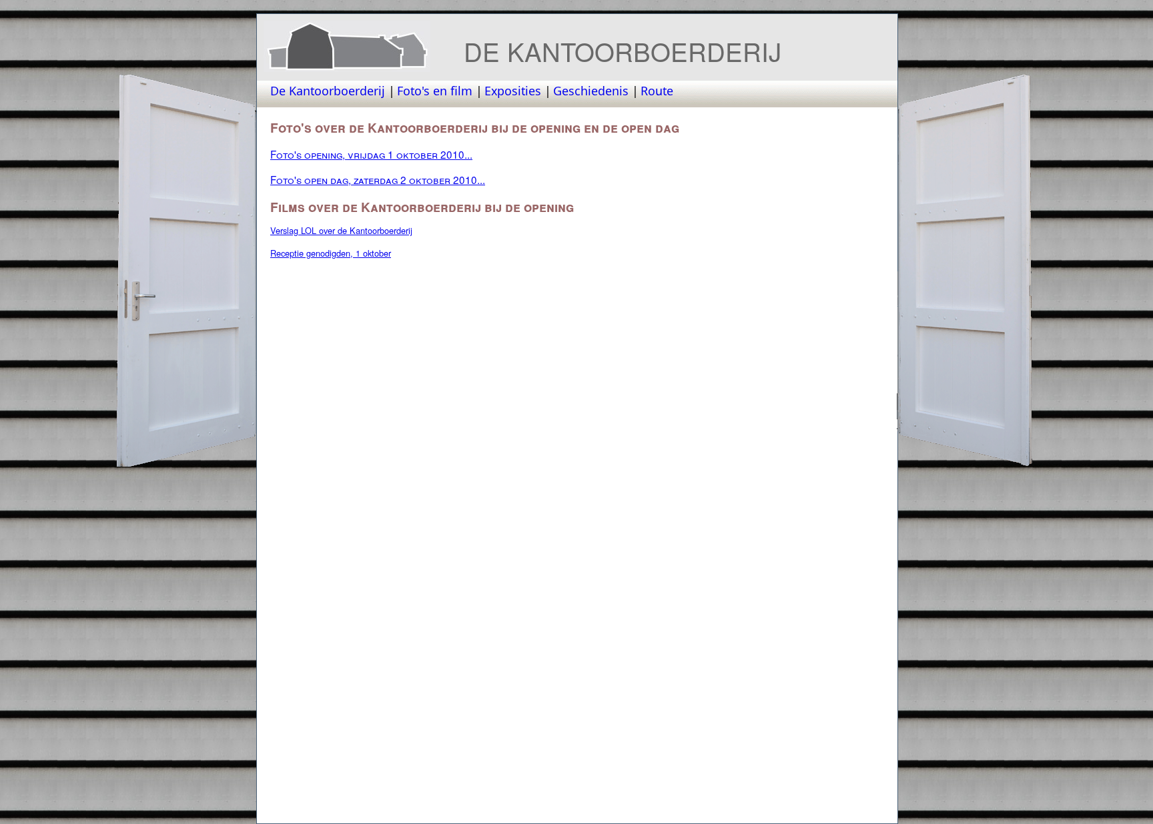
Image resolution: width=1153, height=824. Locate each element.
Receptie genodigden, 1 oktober (330, 253)
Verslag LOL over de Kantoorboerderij (341, 230)
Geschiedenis (591, 91)
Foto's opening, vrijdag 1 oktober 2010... (371, 154)
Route (657, 91)
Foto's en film (434, 91)
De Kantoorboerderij (327, 91)
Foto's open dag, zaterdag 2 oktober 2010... (377, 179)
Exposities (512, 91)
